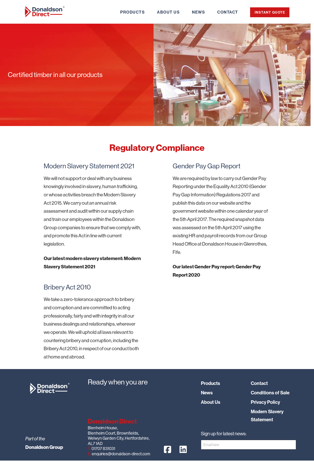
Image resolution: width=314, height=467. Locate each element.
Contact (259, 383)
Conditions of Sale (270, 393)
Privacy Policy (265, 402)
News (207, 393)
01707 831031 (103, 448)
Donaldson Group (44, 447)
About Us (210, 402)
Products (210, 383)
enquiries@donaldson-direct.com (120, 453)
